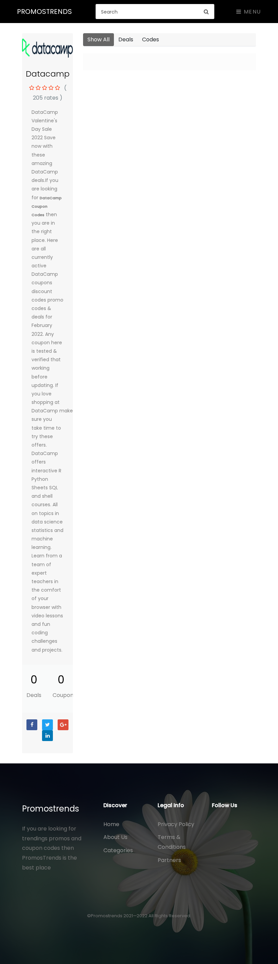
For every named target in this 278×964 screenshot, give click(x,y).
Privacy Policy (176, 824)
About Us (115, 837)
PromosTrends (44, 11)
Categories (118, 850)
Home (111, 824)
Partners (169, 860)
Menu (251, 12)
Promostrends (50, 808)
